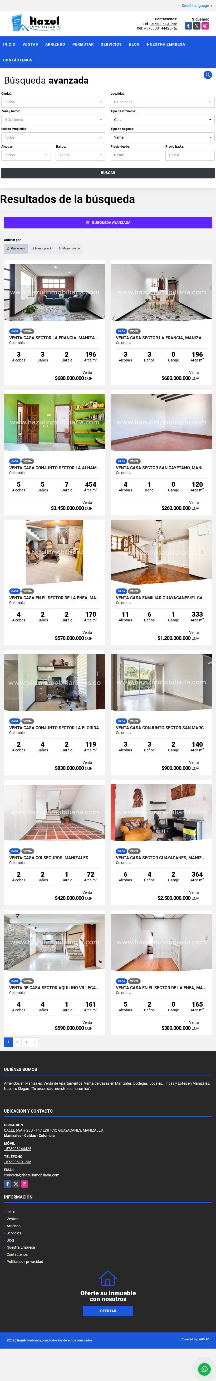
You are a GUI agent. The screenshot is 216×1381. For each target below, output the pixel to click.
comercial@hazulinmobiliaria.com (31, 1175)
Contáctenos (18, 60)
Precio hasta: (174, 146)
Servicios (111, 44)
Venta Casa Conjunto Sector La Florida (54, 728)
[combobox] (53, 102)
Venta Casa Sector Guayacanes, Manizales (161, 858)
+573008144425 (157, 28)
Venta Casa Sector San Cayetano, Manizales (161, 468)
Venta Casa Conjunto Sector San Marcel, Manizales (161, 728)
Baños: (61, 146)
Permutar (83, 44)
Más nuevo (17, 248)
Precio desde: (120, 146)
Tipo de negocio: (122, 129)
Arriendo (55, 44)
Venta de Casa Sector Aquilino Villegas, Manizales (54, 988)
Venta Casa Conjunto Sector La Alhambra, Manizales (54, 468)
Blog (134, 44)
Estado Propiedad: (14, 129)
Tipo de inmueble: (123, 111)
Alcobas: (7, 146)
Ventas (30, 44)
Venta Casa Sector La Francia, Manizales (54, 338)
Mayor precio (71, 248)
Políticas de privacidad (25, 1261)
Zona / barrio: (10, 111)
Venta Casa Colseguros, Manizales (48, 858)
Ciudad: (6, 93)
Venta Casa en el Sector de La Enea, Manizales (54, 598)
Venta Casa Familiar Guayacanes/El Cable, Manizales (161, 598)
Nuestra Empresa (166, 44)
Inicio (9, 44)
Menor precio (43, 248)
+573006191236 (163, 24)
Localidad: (118, 93)
